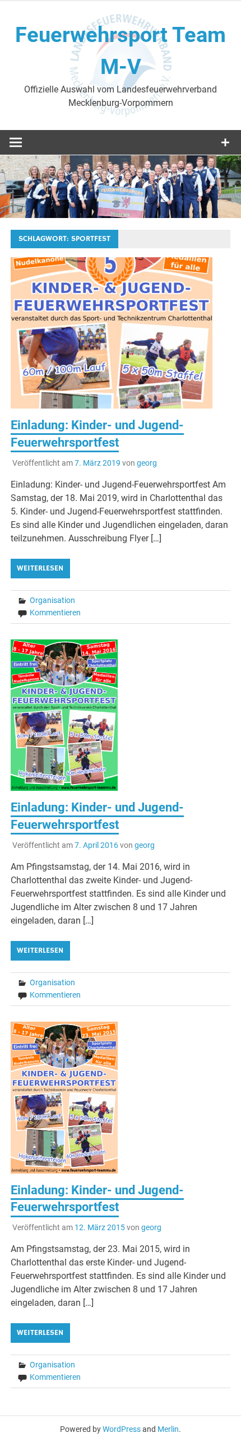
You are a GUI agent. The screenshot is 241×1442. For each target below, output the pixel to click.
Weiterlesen (40, 568)
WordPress (122, 1429)
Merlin (168, 1429)
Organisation (52, 600)
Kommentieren (55, 612)
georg (147, 462)
